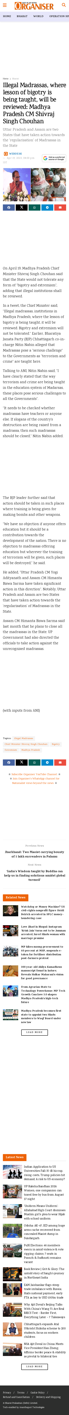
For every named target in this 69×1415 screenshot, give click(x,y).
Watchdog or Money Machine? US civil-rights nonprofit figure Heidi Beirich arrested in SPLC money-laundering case (43, 913)
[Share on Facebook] (9, 207)
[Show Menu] (5, 6)
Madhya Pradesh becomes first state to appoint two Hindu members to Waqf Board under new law (41, 1017)
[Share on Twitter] (22, 207)
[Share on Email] (60, 207)
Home (7, 16)
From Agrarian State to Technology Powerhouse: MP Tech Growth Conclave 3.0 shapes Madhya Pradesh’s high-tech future (43, 995)
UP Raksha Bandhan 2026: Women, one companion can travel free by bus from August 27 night (44, 1192)
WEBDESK (15, 154)
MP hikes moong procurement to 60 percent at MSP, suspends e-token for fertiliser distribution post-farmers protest (42, 953)
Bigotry (56, 744)
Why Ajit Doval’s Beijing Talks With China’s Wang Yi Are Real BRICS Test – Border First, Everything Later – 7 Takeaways (44, 1311)
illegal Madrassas (23, 738)
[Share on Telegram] (47, 207)
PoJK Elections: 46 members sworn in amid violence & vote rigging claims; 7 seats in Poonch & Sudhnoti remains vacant (44, 1254)
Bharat (22, 16)
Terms (20, 1393)
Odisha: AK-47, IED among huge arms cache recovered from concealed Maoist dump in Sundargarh (44, 1232)
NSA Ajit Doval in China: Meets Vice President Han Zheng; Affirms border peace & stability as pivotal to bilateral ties (45, 1350)
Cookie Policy (37, 1393)
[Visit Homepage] (34, 6)
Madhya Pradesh (30, 750)
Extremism (11, 750)
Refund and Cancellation (16, 1397)
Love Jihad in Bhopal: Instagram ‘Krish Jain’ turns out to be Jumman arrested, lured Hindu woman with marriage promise (43, 933)
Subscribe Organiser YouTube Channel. (35, 775)
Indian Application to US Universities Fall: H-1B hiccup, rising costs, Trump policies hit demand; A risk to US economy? (44, 1173)
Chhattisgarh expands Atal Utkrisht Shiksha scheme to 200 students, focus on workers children (45, 1330)
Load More (34, 1032)
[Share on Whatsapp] (34, 207)
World (38, 16)
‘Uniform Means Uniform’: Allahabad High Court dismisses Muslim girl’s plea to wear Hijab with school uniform (45, 1212)
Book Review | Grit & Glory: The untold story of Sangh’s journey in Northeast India (44, 1273)
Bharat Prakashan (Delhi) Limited (21, 1403)
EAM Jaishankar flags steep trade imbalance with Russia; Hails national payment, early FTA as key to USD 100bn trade (43, 1291)
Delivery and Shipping (48, 1397)
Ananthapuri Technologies (31, 1407)
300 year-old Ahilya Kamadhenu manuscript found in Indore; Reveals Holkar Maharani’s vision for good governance (42, 973)
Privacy (7, 1393)
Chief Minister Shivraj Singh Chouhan (26, 744)
